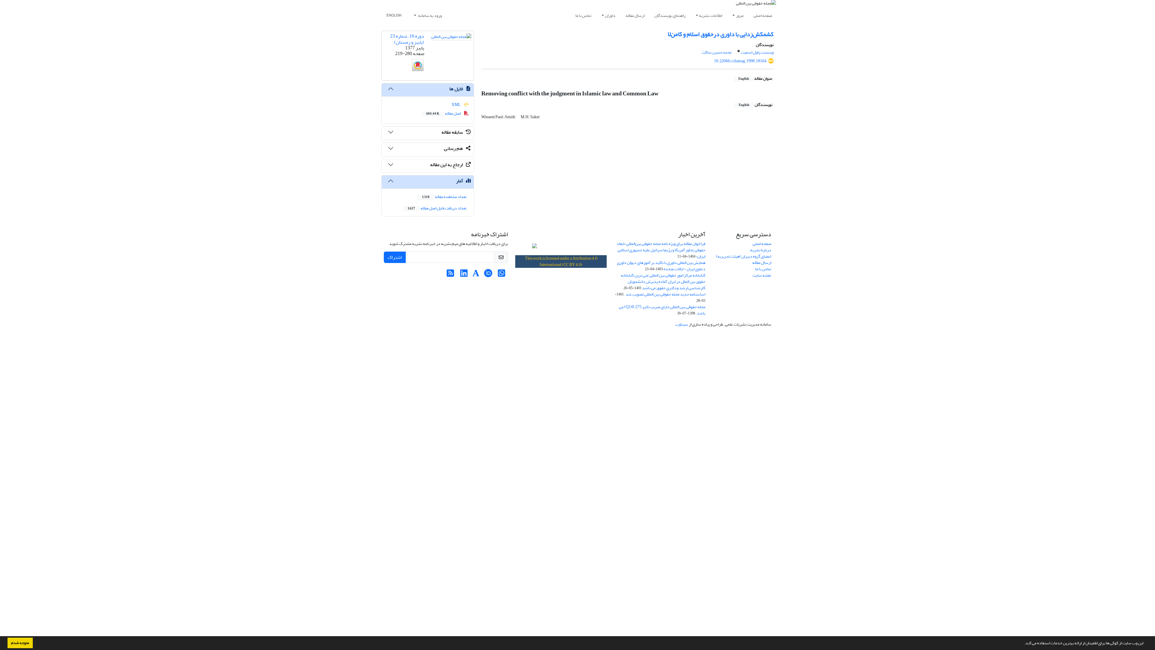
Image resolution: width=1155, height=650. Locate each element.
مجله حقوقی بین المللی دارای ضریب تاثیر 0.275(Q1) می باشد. (662, 310)
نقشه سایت (762, 275)
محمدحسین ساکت (717, 52)
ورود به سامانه (429, 15)
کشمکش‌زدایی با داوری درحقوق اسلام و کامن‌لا (721, 34)
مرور (740, 15)
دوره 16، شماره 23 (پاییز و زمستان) (407, 39)
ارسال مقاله (635, 15)
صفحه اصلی (762, 15)
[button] (1023, 644)
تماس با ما (583, 15)
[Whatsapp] (501, 275)
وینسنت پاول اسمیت (757, 52)
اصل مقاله (443, 113)
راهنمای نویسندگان (669, 15)
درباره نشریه (760, 250)
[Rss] (450, 275)
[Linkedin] (463, 275)
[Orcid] (488, 275)
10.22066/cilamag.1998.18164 (740, 61)
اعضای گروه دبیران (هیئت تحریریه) (743, 256)
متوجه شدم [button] (20, 642)
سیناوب (681, 324)
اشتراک (395, 257)
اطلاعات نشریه (710, 15)
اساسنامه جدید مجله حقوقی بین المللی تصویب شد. (664, 294)
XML (456, 105)
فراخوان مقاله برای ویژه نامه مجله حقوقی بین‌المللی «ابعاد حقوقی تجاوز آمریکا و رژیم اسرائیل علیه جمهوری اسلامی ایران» (661, 250)
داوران (610, 15)
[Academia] (476, 275)
